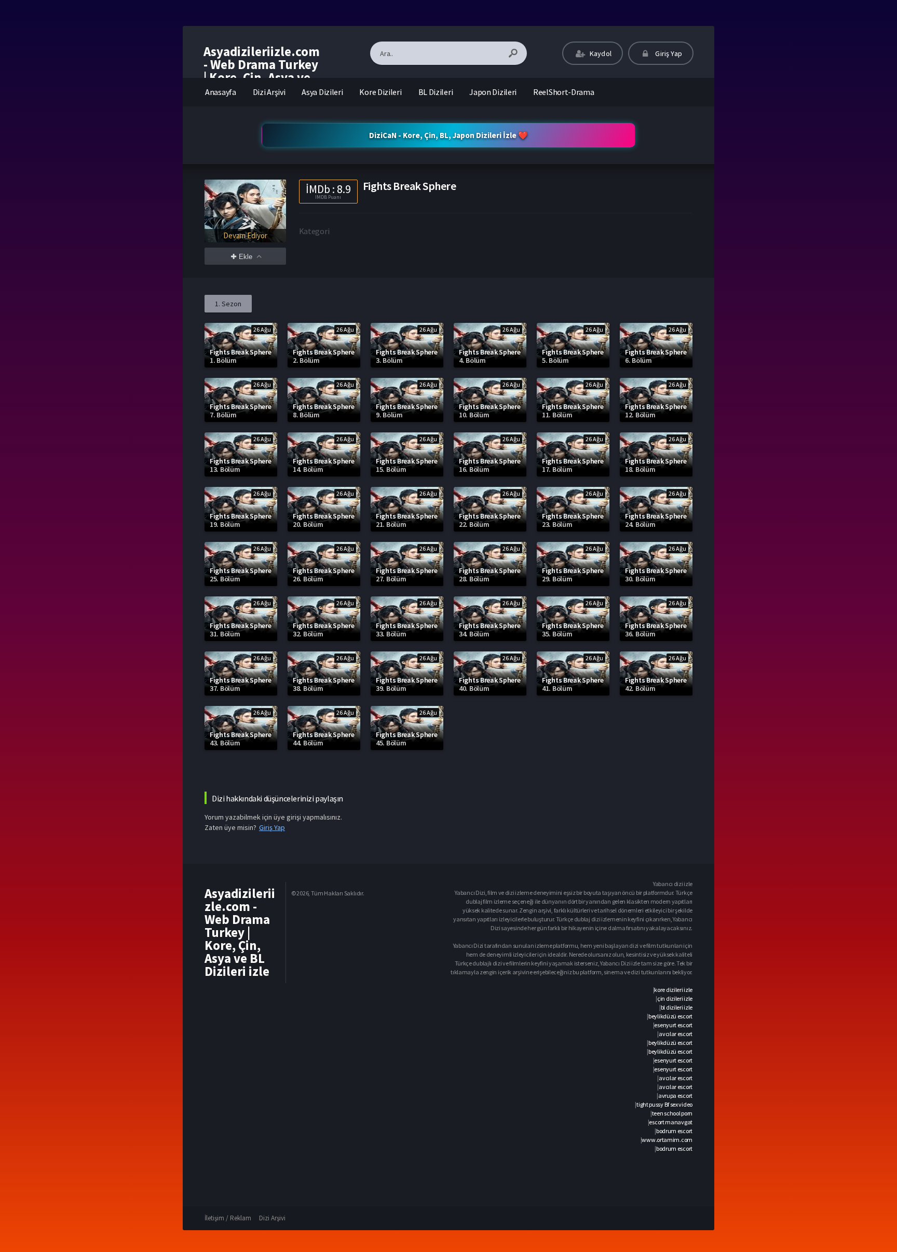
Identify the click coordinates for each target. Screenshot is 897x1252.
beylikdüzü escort (670, 1016)
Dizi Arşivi (269, 92)
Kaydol (599, 53)
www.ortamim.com (667, 1140)
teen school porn (672, 1113)
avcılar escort (675, 1034)
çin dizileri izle (674, 998)
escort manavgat (670, 1122)
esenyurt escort (673, 1025)
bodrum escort (674, 1131)
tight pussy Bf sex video (664, 1104)
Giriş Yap (668, 53)
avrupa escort (675, 1095)
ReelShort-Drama (563, 92)
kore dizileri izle (673, 990)
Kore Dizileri (380, 92)
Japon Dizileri (493, 92)
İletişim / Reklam (228, 1218)
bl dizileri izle (676, 1007)
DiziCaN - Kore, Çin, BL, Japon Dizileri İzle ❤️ (448, 135)
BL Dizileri (435, 92)
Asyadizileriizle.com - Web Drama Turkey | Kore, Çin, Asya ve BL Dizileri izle (261, 71)
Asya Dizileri (322, 92)
